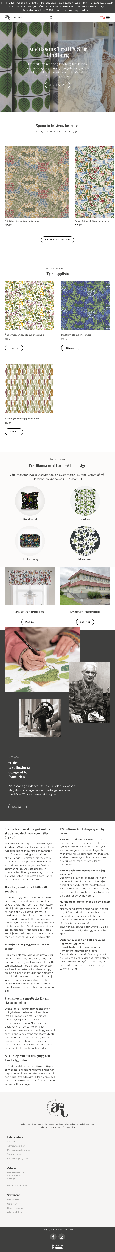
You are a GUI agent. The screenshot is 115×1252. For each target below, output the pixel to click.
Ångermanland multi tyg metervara (24, 334)
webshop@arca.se (17, 1185)
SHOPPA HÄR (57, 84)
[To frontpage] (13, 17)
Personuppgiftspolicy (18, 1150)
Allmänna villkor (16, 1145)
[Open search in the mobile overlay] (51, 17)
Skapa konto (14, 1154)
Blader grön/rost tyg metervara (22, 418)
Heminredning (15, 1208)
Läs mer (85, 621)
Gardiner (12, 1204)
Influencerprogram (17, 1158)
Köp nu (14, 348)
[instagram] (61, 1236)
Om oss (11, 1141)
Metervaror (13, 1199)
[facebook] (53, 1236)
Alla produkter (15, 1212)
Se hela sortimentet (57, 239)
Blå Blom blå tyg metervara (76, 334)
